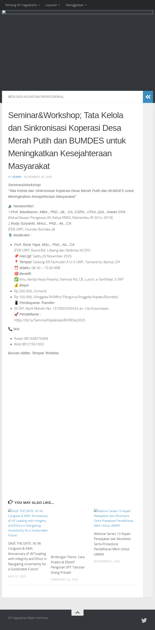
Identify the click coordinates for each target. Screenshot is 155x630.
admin (16, 176)
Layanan (51, 5)
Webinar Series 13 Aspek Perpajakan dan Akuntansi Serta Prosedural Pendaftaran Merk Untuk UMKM (112, 544)
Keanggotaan (75, 5)
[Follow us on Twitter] (144, 620)
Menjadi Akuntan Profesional (36, 97)
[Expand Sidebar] (148, 97)
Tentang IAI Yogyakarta (21, 5)
